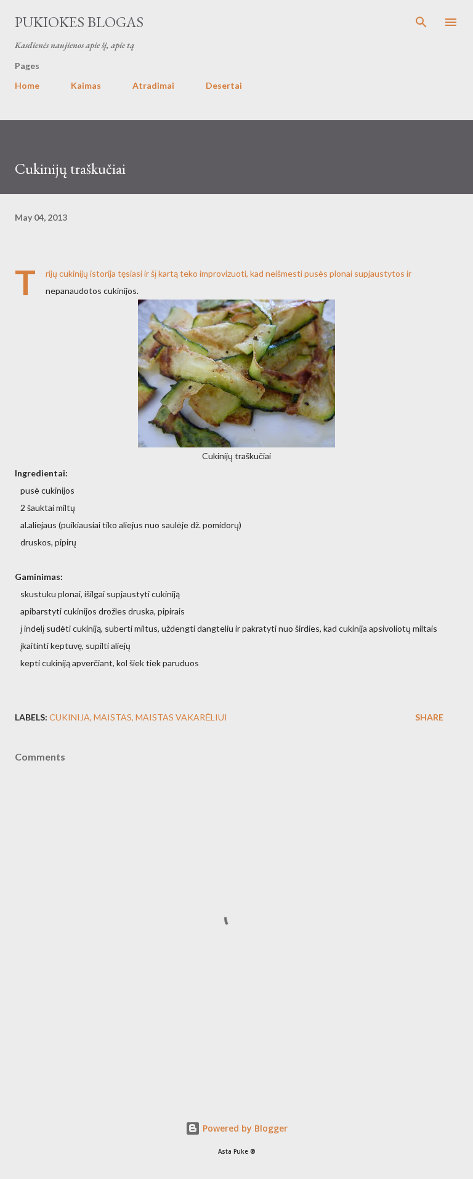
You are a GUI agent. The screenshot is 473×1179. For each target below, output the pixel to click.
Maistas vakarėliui (181, 717)
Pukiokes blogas (79, 21)
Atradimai (153, 85)
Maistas (113, 717)
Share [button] (429, 717)
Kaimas (86, 85)
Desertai (224, 85)
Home (27, 85)
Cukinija (69, 717)
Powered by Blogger (244, 1128)
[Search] (421, 22)
